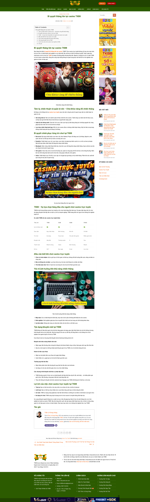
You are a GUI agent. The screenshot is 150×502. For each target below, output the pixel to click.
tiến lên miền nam (84, 421)
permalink (80, 438)
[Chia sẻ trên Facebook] (58, 433)
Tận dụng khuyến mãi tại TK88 (45, 40)
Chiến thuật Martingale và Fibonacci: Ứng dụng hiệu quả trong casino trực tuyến (110, 126)
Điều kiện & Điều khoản (83, 461)
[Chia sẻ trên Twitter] (61, 433)
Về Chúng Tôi (105, 9)
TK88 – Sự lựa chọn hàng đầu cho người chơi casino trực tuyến (53, 35)
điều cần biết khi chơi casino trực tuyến (47, 36)
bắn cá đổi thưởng (74, 421)
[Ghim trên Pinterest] (67, 433)
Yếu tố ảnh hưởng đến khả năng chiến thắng (49, 38)
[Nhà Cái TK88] (75, 3)
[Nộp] (114, 15)
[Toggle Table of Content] (67, 27)
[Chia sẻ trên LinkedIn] (70, 433)
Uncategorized (103, 179)
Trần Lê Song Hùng (51, 412)
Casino (65, 9)
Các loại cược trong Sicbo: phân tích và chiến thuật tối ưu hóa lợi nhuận (109, 154)
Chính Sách (95, 9)
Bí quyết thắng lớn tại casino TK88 (45, 30)
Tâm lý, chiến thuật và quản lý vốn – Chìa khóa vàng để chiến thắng (54, 31)
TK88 (43, 9)
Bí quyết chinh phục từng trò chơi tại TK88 (48, 33)
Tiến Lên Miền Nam (50, 9)
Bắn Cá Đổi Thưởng (104, 167)
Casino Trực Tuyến (64, 14)
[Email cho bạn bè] (64, 433)
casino (61, 421)
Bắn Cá (59, 9)
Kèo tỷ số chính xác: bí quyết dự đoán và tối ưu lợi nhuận (110, 145)
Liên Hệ (88, 9)
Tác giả (40, 43)
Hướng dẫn (81, 9)
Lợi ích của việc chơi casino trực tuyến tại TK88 (49, 41)
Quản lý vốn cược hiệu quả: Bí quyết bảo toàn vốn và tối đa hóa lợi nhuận (110, 117)
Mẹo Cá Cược (72, 9)
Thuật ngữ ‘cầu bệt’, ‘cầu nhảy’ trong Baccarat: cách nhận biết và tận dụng (109, 136)
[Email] (56, 425)
